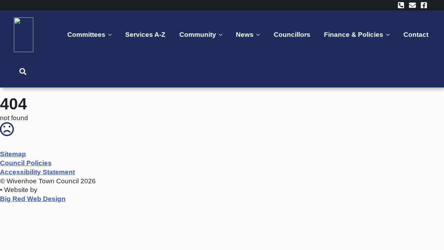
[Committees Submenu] (111, 34)
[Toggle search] (23, 71)
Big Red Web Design (33, 198)
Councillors (292, 34)
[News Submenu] (259, 34)
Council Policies (26, 163)
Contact (415, 34)
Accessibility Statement (37, 172)
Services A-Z (145, 34)
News (245, 34)
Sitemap (13, 154)
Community (197, 34)
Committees (86, 34)
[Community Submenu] (222, 34)
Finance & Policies (353, 34)
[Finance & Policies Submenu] (389, 34)
